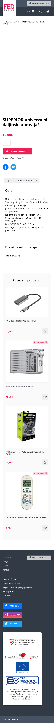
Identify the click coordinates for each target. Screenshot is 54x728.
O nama (6, 565)
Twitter (13, 623)
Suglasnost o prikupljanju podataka (17, 587)
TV (23, 158)
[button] (45, 331)
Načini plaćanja (9, 591)
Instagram (14, 615)
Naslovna (7, 557)
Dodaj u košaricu (18, 151)
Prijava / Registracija (40, 3)
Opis (9, 180)
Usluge (5, 561)
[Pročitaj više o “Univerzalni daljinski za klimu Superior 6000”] (45, 528)
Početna (6, 22)
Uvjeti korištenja (9, 579)
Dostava (6, 595)
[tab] (9, 180)
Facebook (14, 606)
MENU (28, 11)
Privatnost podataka (11, 583)
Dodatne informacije (27, 180)
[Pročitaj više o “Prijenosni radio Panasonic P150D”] (45, 397)
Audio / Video (15, 22)
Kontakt (6, 570)
